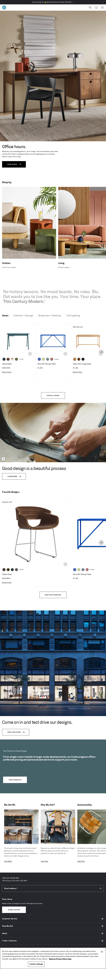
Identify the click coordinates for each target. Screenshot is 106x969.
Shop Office (12, 164)
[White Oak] (74, 359)
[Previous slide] (4, 352)
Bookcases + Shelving (49, 316)
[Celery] (43, 359)
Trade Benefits (15, 780)
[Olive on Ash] (16, 359)
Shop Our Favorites (53, 595)
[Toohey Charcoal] (16, 569)
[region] (53, 958)
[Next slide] (101, 352)
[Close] (102, 952)
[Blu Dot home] (4, 7)
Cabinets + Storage (23, 316)
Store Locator (14, 910)
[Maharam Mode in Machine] (12, 569)
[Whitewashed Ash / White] (12, 359)
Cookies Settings (36, 964)
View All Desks (53, 395)
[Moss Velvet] (8, 569)
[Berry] (51, 359)
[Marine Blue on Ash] (4, 359)
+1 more (21, 359)
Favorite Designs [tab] (10, 492)
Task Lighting (73, 316)
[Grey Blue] (47, 359)
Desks (5, 316)
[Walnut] (8, 359)
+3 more (56, 359)
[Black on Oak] (83, 359)
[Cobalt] (39, 359)
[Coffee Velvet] (4, 569)
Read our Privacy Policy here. (60, 959)
